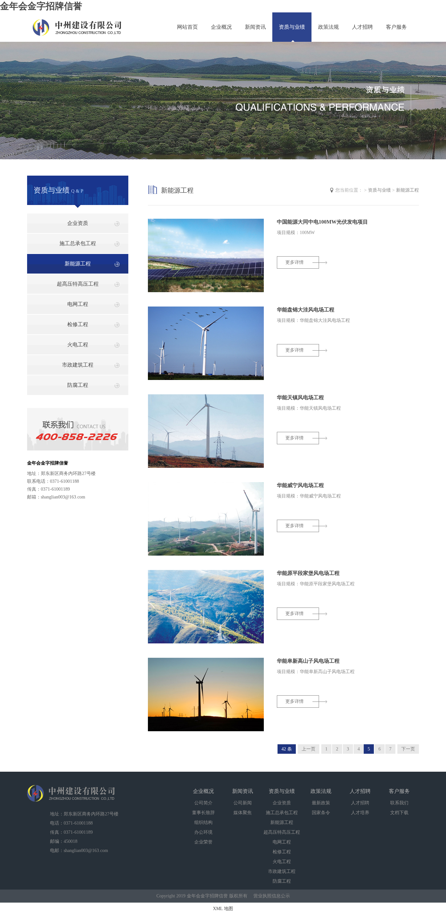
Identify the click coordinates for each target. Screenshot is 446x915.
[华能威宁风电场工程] (206, 554)
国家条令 (321, 812)
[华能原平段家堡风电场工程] (206, 641)
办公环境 (203, 832)
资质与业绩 (292, 27)
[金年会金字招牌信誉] (77, 23)
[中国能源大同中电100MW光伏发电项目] (206, 290)
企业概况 (221, 27)
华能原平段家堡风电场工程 (308, 573)
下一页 (408, 749)
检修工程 (77, 324)
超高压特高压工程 (78, 284)
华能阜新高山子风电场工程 (308, 661)
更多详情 (294, 262)
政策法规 (328, 27)
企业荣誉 (203, 842)
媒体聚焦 (242, 812)
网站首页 (187, 27)
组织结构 (203, 822)
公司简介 (203, 802)
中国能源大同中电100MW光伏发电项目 (322, 222)
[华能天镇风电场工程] (206, 466)
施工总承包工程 (77, 243)
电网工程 (77, 304)
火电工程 (77, 344)
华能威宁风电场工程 (300, 485)
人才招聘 (362, 27)
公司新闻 (242, 802)
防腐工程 (77, 385)
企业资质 (77, 223)
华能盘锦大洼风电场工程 (305, 309)
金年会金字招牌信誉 (41, 6)
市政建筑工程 (77, 365)
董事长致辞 (203, 812)
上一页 (308, 749)
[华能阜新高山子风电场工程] (206, 729)
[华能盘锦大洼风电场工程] (206, 378)
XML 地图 (223, 908)
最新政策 (321, 802)
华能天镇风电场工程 (300, 397)
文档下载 (399, 812)
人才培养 (360, 812)
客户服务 (396, 27)
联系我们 (399, 802)
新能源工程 (78, 263)
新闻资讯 (255, 27)
